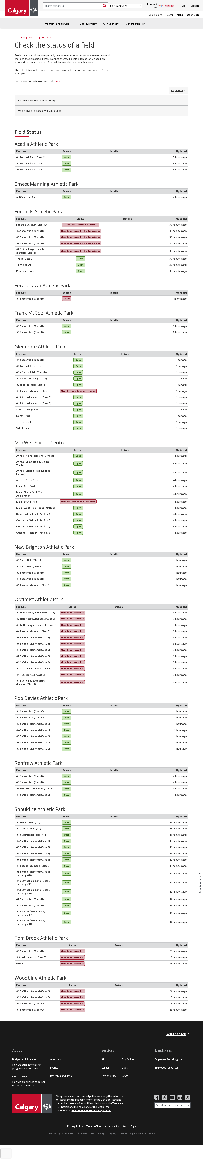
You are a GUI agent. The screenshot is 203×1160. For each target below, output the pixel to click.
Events (54, 1067)
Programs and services (57, 23)
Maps (180, 14)
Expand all (177, 90)
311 (184, 5)
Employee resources (166, 1067)
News (169, 14)
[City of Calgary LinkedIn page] (180, 1097)
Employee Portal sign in (168, 1059)
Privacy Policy (75, 1126)
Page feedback (200, 884)
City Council (110, 23)
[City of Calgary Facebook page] (157, 1097)
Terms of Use (94, 1126)
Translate (168, 5)
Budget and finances (24, 1059)
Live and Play (109, 1076)
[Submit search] (104, 5)
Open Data (193, 14)
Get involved (87, 23)
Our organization (135, 23)
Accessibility (112, 1126)
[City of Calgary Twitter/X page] (188, 1097)
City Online (128, 1059)
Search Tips (129, 1126)
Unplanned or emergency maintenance (40, 110)
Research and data (61, 1076)
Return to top (176, 1034)
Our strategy (20, 1076)
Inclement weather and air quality (36, 100)
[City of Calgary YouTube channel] (172, 1097)
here (57, 81)
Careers (194, 5)
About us (55, 1059)
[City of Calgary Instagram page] (164, 1097)
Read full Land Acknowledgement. (91, 1110)
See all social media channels (172, 1105)
